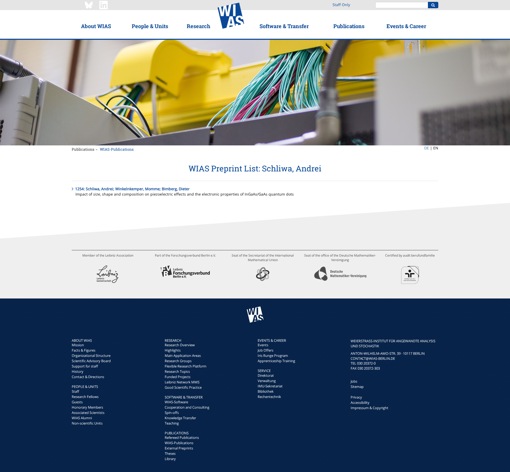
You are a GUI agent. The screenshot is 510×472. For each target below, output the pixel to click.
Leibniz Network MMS (182, 382)
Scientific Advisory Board (91, 360)
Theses (170, 453)
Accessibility (360, 402)
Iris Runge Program (273, 355)
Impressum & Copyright (369, 407)
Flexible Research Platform (185, 366)
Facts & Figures (83, 350)
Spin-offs (172, 412)
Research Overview (180, 345)
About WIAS (96, 26)
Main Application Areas (183, 355)
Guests (77, 402)
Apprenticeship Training (276, 360)
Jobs (354, 381)
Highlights (173, 350)
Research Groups (178, 360)
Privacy (356, 397)
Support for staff (85, 366)
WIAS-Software (176, 402)
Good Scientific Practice (183, 387)
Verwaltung (267, 380)
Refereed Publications (182, 437)
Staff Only (341, 4)
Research (198, 26)
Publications (348, 26)
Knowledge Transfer (180, 417)
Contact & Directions (88, 376)
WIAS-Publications (117, 149)
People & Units (150, 26)
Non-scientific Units (87, 423)
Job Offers (265, 350)
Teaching (172, 423)
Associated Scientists (88, 412)
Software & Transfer (284, 26)
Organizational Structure (91, 355)
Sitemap (357, 386)
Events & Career (406, 26)
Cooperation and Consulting (187, 407)
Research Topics (177, 371)
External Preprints (179, 448)
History (77, 371)
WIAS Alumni (82, 417)
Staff (75, 391)
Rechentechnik (269, 396)
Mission (78, 345)
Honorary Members (87, 407)
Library (170, 458)
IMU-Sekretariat (270, 386)
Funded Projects (177, 376)
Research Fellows (85, 396)
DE (426, 147)
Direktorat (266, 375)
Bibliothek (266, 391)
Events (263, 345)
